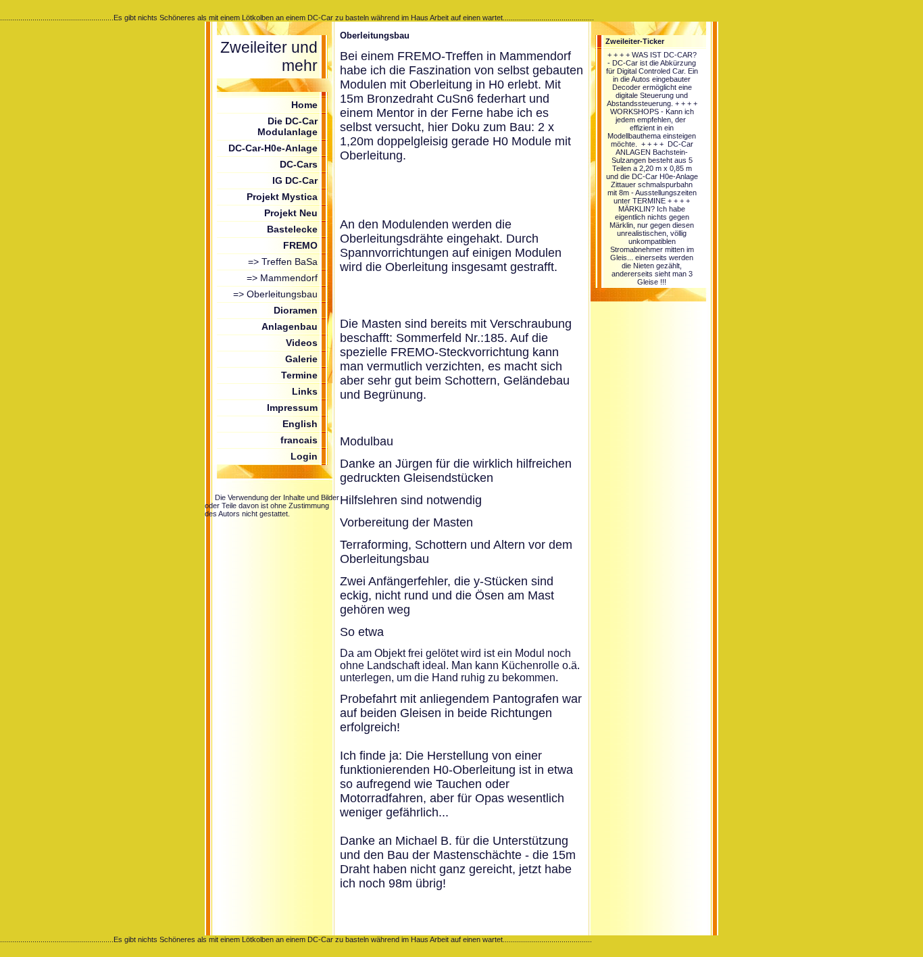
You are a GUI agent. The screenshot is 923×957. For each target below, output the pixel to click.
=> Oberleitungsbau (275, 294)
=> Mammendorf (282, 277)
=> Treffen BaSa (283, 261)
